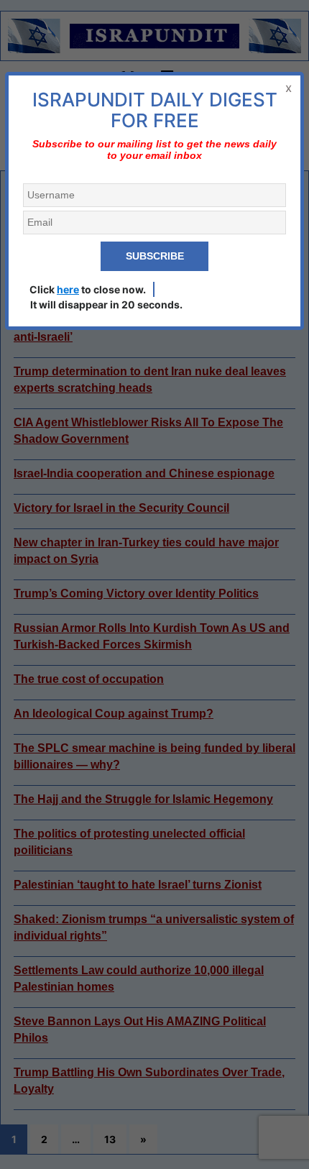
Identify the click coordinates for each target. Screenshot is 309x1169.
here (68, 289)
